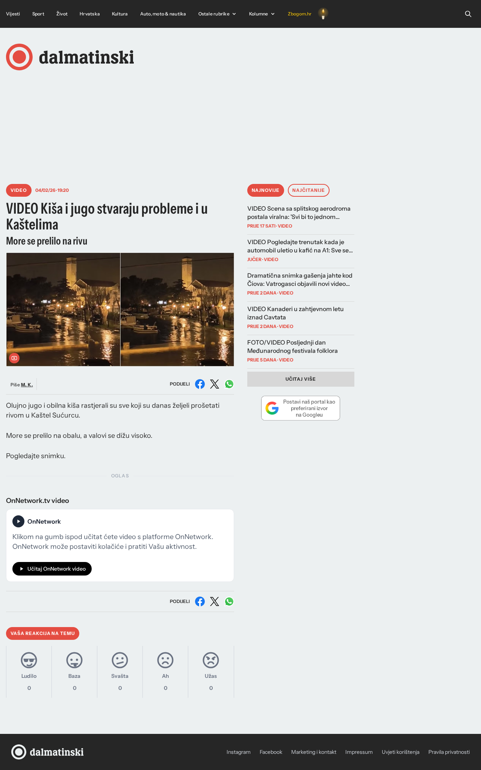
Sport (38, 14)
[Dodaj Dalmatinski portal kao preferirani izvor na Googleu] (301, 408)
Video (19, 190)
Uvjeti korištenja (400, 752)
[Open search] (468, 14)
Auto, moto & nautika (163, 14)
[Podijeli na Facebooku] (200, 384)
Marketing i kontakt (313, 752)
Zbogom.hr (300, 14)
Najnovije (266, 190)
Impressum (359, 752)
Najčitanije (308, 190)
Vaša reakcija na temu (43, 633)
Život (62, 14)
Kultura (120, 14)
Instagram (239, 752)
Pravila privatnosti (449, 752)
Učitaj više (301, 379)
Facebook (271, 752)
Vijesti (13, 14)
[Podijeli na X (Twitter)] (214, 384)
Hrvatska (90, 14)
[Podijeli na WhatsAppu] (229, 384)
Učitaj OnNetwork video (56, 568)
